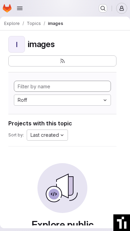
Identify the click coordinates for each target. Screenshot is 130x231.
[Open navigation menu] (19, 8)
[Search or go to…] (103, 8)
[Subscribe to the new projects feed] (62, 60)
